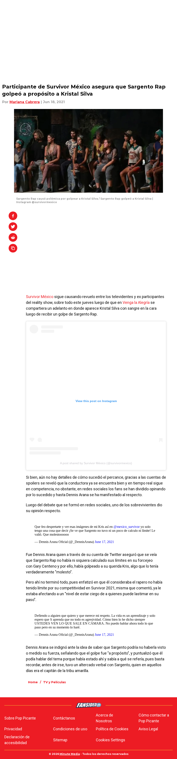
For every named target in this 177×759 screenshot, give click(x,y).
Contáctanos (64, 718)
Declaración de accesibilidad (17, 740)
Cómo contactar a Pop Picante (154, 718)
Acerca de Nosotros (104, 718)
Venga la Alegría (136, 302)
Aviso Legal (148, 729)
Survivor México (39, 296)
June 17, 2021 (104, 542)
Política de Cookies (112, 729)
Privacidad (13, 729)
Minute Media (70, 754)
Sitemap (60, 740)
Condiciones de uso (70, 729)
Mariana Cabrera (24, 102)
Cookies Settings (110, 740)
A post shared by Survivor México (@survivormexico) (96, 463)
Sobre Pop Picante (20, 718)
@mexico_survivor (127, 527)
